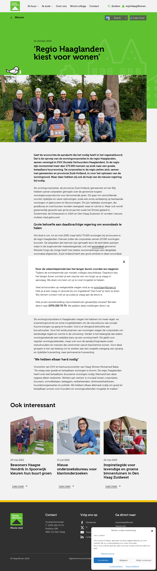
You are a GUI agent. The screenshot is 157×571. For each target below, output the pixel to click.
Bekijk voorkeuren (143, 560)
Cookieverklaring (116, 566)
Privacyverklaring (132, 566)
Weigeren (123, 560)
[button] (152, 530)
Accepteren (103, 560)
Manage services (107, 554)
